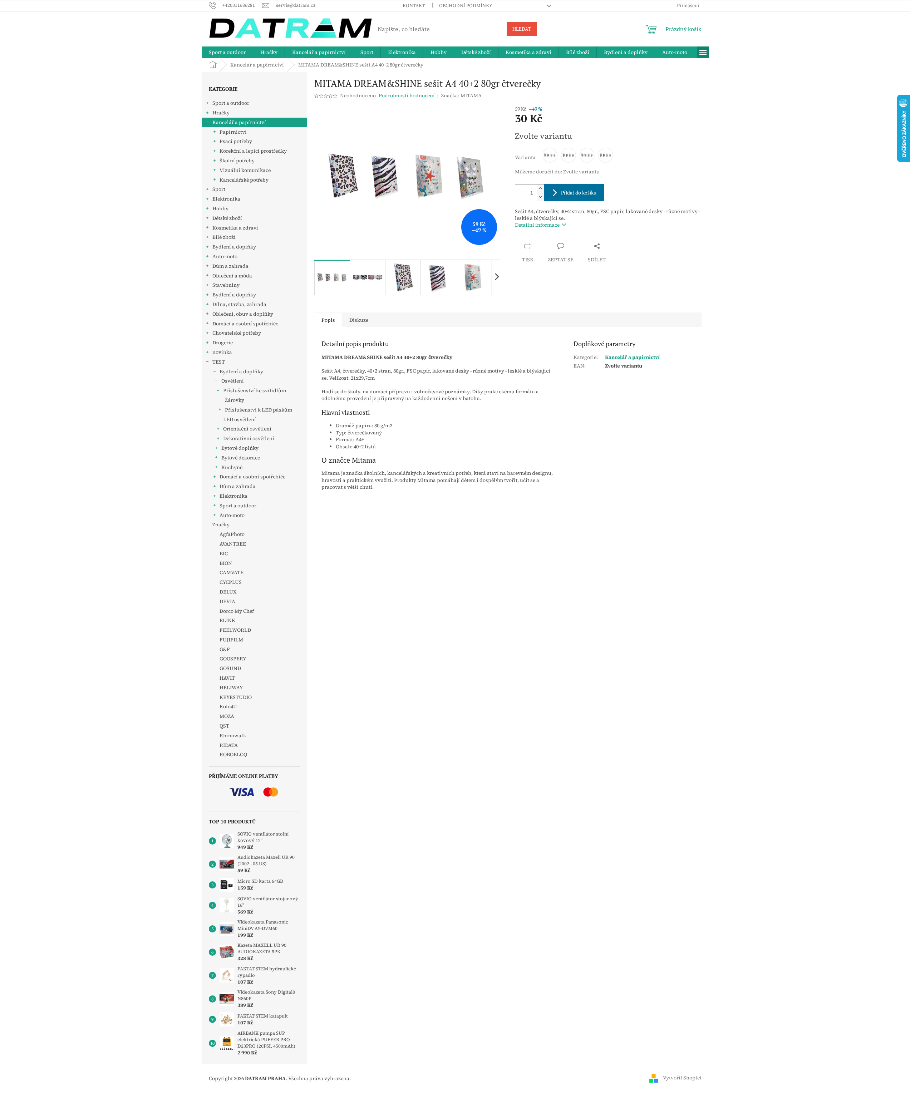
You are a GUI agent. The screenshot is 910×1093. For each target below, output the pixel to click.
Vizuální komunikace (245, 170)
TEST (218, 361)
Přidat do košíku (578, 192)
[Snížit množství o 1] (540, 197)
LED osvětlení (239, 419)
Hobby (220, 208)
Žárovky (234, 400)
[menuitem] (227, 52)
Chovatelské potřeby (236, 332)
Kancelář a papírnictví (239, 122)
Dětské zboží (227, 218)
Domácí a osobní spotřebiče (245, 323)
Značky (221, 524)
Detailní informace (537, 224)
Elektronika (226, 198)
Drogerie (222, 342)
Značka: (461, 95)
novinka (222, 352)
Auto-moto (224, 256)
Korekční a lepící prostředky (253, 150)
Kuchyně (231, 467)
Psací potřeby (236, 141)
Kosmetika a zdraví (235, 227)
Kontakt (414, 6)
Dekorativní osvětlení (248, 438)
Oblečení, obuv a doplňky (242, 313)
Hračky (221, 112)
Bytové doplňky (240, 448)
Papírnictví (233, 132)
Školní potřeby (237, 160)
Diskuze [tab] (358, 320)
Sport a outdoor (230, 103)
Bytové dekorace (240, 457)
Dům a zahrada (230, 266)
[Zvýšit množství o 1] (540, 188)
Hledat (521, 28)
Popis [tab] (328, 320)
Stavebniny (226, 285)
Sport (218, 189)
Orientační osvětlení (247, 428)
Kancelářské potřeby (244, 179)
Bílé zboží (224, 237)
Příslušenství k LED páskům (258, 409)
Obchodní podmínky (465, 6)
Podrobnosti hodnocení (407, 95)
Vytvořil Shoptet (682, 1078)
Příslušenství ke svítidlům (254, 390)
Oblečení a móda (232, 275)
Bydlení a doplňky (234, 246)
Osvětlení (232, 380)
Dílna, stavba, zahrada (239, 304)
